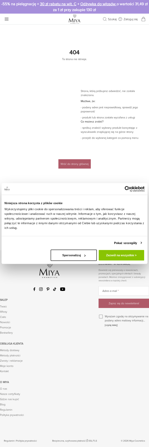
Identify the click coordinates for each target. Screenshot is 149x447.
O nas (3, 388)
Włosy (3, 311)
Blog (2, 404)
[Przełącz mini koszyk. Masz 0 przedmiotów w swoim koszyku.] (143, 19)
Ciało (3, 317)
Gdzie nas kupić (9, 399)
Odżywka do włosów (98, 4)
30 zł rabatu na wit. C (58, 4)
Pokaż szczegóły (125, 242)
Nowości (5, 322)
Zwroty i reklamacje (11, 360)
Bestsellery (6, 332)
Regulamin (6, 409)
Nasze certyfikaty (10, 394)
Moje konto (6, 366)
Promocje (5, 327)
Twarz (3, 306)
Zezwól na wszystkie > (121, 255)
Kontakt (4, 371)
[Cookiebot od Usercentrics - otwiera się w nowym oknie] (128, 189)
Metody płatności (10, 355)
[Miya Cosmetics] (74, 19)
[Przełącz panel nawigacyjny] (6, 19)
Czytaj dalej (111, 325)
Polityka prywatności (12, 415)
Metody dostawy (9, 350)
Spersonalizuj (71, 255)
